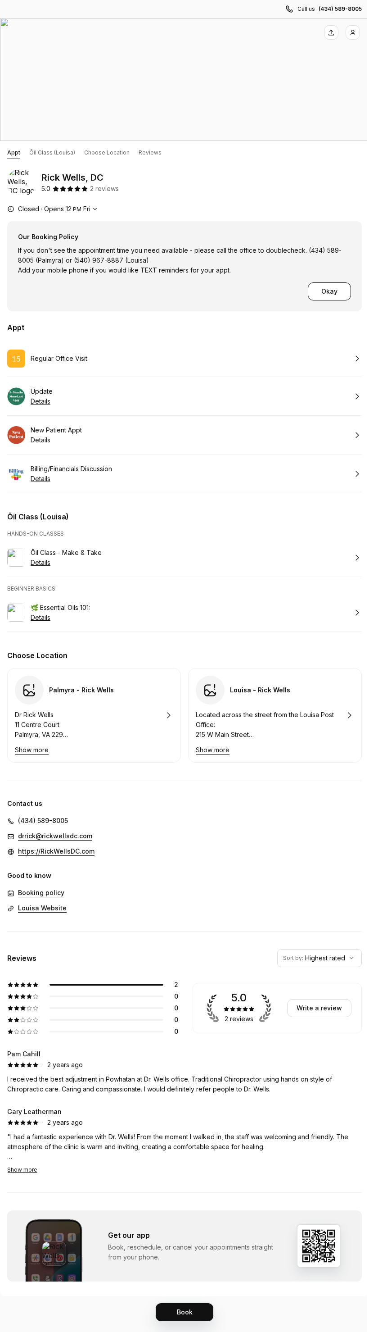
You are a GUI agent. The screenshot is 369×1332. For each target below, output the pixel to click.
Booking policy (41, 892)
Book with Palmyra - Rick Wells (94, 715)
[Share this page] (331, 32)
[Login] (353, 32)
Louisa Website (42, 908)
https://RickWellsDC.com (56, 851)
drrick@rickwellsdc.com (55, 836)
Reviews (150, 152)
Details (40, 401)
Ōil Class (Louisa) (52, 152)
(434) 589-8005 (340, 8)
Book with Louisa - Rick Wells (275, 715)
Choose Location (107, 152)
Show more (22, 1169)
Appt (13, 152)
